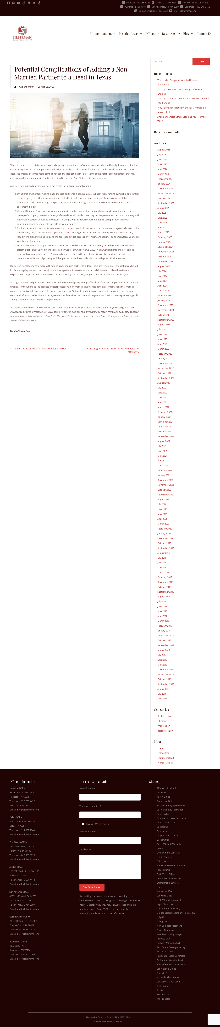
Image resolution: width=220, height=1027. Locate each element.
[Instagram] (13, 2)
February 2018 (164, 625)
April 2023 (162, 343)
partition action (62, 232)
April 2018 (162, 616)
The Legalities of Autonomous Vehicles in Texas (39, 348)
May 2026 (162, 164)
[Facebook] (8, 2)
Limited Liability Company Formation (176, 912)
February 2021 (164, 470)
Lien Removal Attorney (168, 908)
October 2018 (164, 586)
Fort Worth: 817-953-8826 (195, 2)
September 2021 (165, 436)
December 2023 (165, 305)
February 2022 (164, 412)
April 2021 (162, 460)
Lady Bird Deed (164, 895)
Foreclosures (163, 869)
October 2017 (164, 640)
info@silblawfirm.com (185, 10)
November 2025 (165, 193)
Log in (160, 748)
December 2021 (165, 421)
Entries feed (163, 752)
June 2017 (162, 659)
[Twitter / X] (34, 2)
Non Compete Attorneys (169, 925)
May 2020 (162, 514)
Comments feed (165, 757)
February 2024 (164, 295)
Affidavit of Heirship (167, 788)
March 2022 (163, 407)
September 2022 (165, 378)
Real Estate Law (22, 331)
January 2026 (163, 183)
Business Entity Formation (170, 809)
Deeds (160, 848)
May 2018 (162, 611)
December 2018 (165, 581)
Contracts (162, 831)
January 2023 (163, 358)
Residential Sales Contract (170, 960)
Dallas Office (163, 839)
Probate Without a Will (168, 942)
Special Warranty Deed (168, 981)
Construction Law (166, 822)
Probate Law (163, 725)
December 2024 (165, 246)
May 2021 (162, 455)
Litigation (162, 720)
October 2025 (164, 198)
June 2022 (162, 392)
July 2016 (161, 693)
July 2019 (161, 557)
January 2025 (163, 242)
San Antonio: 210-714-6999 (165, 6)
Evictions (161, 861)
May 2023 (162, 339)
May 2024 (162, 280)
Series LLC (162, 973)
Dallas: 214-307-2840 (166, 2)
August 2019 (163, 552)
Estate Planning (165, 856)
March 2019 (163, 572)
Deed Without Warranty (169, 844)
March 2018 (163, 620)
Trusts (160, 990)
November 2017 (165, 635)
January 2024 (163, 300)
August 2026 (163, 149)
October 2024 (164, 256)
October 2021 (164, 431)
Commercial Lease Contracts (171, 818)
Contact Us (162, 826)
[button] (140, 33)
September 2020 (165, 494)
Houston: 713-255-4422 (138, 2)
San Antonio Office (166, 968)
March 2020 (163, 523)
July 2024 (161, 271)
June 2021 (162, 450)
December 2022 (165, 363)
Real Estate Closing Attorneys (171, 947)
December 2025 (165, 188)
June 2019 (162, 562)
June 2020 (162, 509)
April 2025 (162, 227)
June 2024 (162, 276)
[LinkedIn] (29, 2)
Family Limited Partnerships (171, 865)
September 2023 (165, 319)
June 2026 (162, 159)
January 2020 (163, 533)
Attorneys (162, 792)
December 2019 (165, 538)
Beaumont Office (165, 801)
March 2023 (163, 348)
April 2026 (162, 169)
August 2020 (163, 499)
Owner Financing (165, 930)
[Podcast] (39, 2)
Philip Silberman (25, 86)
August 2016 (163, 688)
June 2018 (162, 606)
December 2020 (165, 480)
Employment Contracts (168, 852)
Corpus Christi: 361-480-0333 (153, 10)
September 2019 (165, 548)
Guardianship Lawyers (168, 882)
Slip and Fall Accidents (168, 977)
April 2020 (162, 518)
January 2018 (163, 630)
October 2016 (164, 679)
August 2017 (163, 650)
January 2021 (163, 475)
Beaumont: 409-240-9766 (197, 6)
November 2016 (165, 674)
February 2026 (164, 178)
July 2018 (161, 601)
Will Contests (163, 994)
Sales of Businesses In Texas (171, 964)
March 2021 (163, 465)
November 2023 (165, 309)
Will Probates (163, 998)
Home (160, 887)
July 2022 (161, 387)
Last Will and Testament (169, 899)
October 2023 (164, 314)
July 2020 (161, 504)
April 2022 (162, 402)
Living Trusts (163, 921)
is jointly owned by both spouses (111, 245)
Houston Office (164, 891)
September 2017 (165, 645)
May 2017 (162, 664)
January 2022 (163, 416)
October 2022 (164, 373)
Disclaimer (130, 1017)
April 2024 (162, 285)
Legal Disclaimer (165, 904)
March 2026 (163, 173)
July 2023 (161, 329)
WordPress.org (165, 762)
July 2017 (161, 654)
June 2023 (162, 334)
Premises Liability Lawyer (169, 934)
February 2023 (164, 353)
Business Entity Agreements (171, 805)
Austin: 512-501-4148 (135, 6)
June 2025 (162, 217)
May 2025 (162, 222)
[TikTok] (23, 2)
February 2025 (164, 237)
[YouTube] (18, 2)
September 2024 (165, 261)
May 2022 (162, 397)
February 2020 (164, 528)
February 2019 (164, 577)
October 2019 (164, 543)
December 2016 (165, 669)
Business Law (164, 716)
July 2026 (161, 154)
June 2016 (162, 698)
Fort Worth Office (166, 874)
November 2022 (165, 368)
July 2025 (161, 212)
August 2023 (163, 324)
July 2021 (161, 445)
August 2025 (163, 207)
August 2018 (163, 596)
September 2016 (165, 684)
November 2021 (165, 426)
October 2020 (164, 489)
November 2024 (165, 251)
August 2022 (163, 382)
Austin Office (163, 796)
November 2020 (165, 484)
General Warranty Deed (169, 878)
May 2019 (162, 567)
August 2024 (163, 266)
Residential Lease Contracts (171, 955)
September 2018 (165, 591)
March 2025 (163, 232)
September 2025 (165, 203)
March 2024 (163, 290)
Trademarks (163, 985)
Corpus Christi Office (167, 835)
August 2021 (163, 441)
